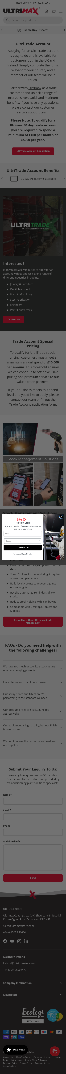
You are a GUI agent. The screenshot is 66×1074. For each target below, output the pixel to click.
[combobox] (22, 540)
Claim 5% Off (23, 547)
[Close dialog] (61, 517)
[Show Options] (39, 540)
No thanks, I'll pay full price (23, 554)
